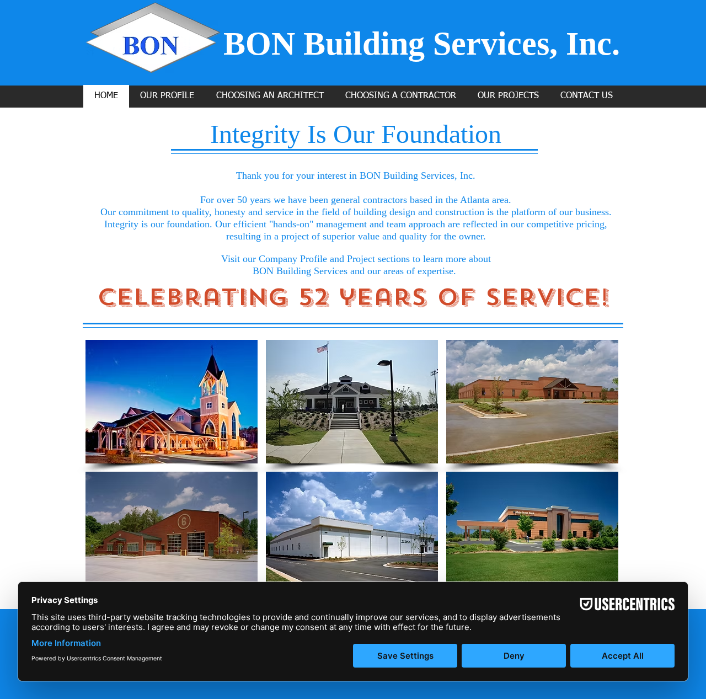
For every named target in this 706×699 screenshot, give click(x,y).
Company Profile (293, 258)
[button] (171, 401)
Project (361, 258)
